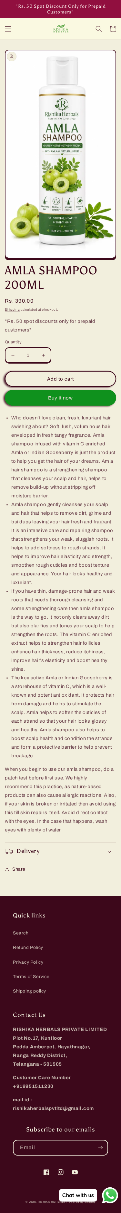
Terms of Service (31, 976)
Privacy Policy (28, 962)
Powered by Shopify (81, 1201)
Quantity (13, 342)
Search (21, 933)
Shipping (12, 309)
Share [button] (18, 869)
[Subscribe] (100, 1148)
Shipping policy (29, 991)
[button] (8, 29)
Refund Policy (28, 947)
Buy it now (60, 397)
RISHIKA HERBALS (52, 1201)
